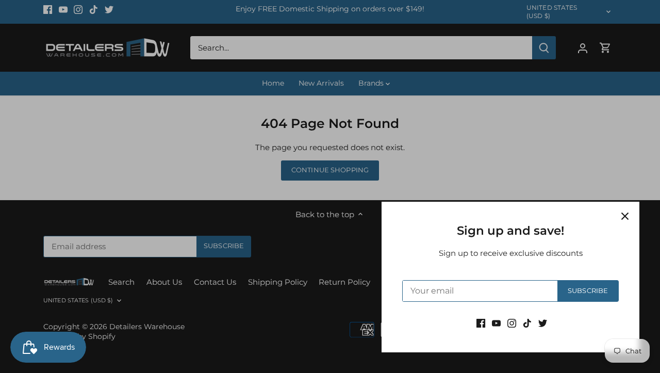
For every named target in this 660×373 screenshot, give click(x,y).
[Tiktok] (527, 322)
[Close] (625, 216)
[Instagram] (511, 322)
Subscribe (588, 291)
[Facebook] (480, 322)
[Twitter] (542, 322)
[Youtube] (496, 322)
